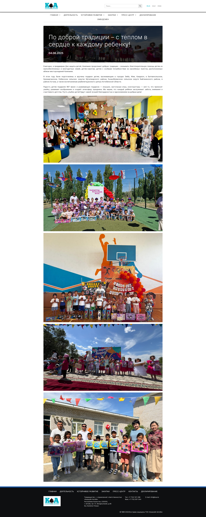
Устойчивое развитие (91, 15)
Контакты (133, 491)
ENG (159, 6)
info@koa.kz (155, 497)
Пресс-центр (127, 15)
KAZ (154, 6)
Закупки (112, 15)
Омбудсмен (103, 19)
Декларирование (148, 15)
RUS (148, 6)
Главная (54, 15)
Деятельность (71, 15)
